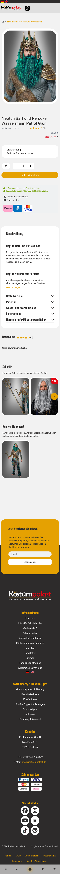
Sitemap (30, 658)
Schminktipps (30, 709)
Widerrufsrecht (32, 855)
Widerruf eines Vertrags (30, 668)
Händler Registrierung (30, 663)
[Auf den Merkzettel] (6, 166)
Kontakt (8, 855)
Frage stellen (12, 200)
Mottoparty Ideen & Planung (30, 689)
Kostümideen (30, 699)
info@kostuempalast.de (34, 762)
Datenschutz (49, 855)
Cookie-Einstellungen (37, 861)
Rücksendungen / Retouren (30, 643)
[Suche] (16, 869)
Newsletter (30, 653)
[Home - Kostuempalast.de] (30, 596)
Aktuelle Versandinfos (17, 196)
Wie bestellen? (30, 628)
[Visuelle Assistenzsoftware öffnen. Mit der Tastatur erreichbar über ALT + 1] (25, 8)
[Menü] (5, 869)
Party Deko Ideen (30, 694)
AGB (18, 855)
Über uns (30, 618)
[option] (30, 66)
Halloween (30, 714)
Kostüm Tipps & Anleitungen (30, 704)
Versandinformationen (30, 638)
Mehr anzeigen (13, 287)
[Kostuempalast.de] (12, 8)
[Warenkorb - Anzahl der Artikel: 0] (54, 869)
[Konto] (43, 869)
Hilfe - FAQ (30, 648)
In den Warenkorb (30, 175)
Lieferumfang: (14, 149)
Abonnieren (30, 562)
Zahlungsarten (30, 633)
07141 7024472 (34, 757)
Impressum (17, 861)
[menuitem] (2, 1)
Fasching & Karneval (30, 719)
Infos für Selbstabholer (30, 623)
